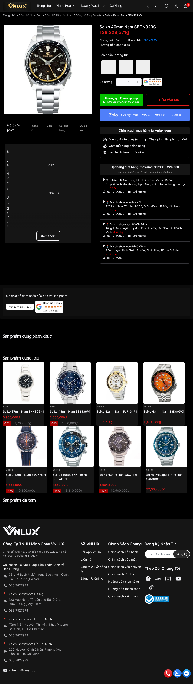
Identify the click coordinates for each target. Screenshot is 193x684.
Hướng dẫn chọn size (115, 45)
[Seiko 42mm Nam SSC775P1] (26, 446)
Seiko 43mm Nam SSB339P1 (70, 411)
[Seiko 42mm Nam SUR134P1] (117, 383)
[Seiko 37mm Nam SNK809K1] (23, 383)
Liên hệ (86, 559)
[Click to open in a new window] (48, 69)
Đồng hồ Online (92, 578)
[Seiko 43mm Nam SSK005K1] (164, 383)
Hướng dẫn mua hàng (123, 581)
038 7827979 (115, 191)
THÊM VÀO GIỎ (168, 100)
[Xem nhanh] (39, 367)
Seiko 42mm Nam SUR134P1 (116, 411)
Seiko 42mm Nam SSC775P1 (26, 475)
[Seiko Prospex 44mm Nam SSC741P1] (73, 446)
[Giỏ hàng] (185, 5)
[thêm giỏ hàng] (30, 367)
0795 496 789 (149, 115)
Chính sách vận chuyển (124, 567)
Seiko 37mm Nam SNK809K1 (23, 411)
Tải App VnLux (91, 552)
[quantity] (120, 82)
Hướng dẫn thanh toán (124, 589)
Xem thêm (48, 236)
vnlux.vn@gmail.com (23, 670)
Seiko (51, 165)
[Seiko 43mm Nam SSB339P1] (70, 383)
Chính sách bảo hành (123, 552)
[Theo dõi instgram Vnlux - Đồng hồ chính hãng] (168, 578)
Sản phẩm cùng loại (21, 358)
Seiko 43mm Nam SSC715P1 (119, 475)
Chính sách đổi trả (121, 574)
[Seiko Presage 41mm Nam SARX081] (167, 446)
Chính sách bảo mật (122, 559)
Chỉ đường (139, 191)
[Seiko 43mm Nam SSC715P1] (120, 446)
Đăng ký (181, 554)
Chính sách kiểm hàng (123, 596)
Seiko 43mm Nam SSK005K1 (163, 411)
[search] (151, 18)
